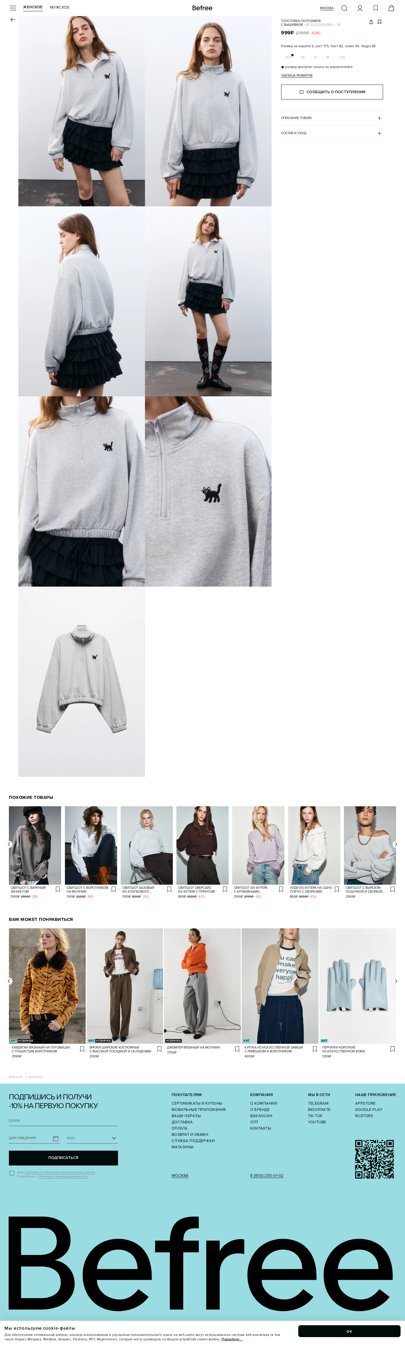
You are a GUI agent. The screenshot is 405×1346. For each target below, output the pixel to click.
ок (350, 1331)
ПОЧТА (14, 1121)
